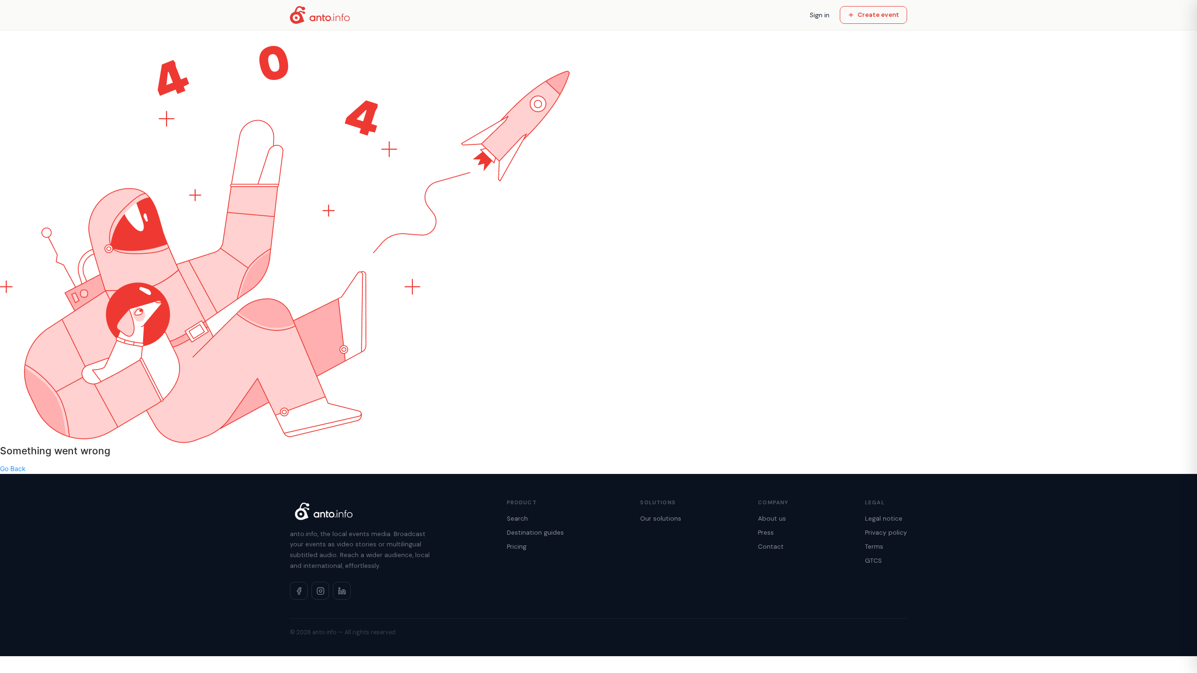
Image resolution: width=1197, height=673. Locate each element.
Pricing (516, 547)
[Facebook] (299, 591)
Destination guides (535, 533)
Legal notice (883, 519)
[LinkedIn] (342, 591)
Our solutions (660, 519)
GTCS (873, 561)
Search (517, 519)
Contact (771, 547)
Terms (874, 547)
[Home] (320, 15)
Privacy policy (886, 533)
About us (772, 519)
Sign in (819, 15)
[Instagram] (320, 591)
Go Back (13, 469)
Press (766, 533)
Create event (878, 15)
